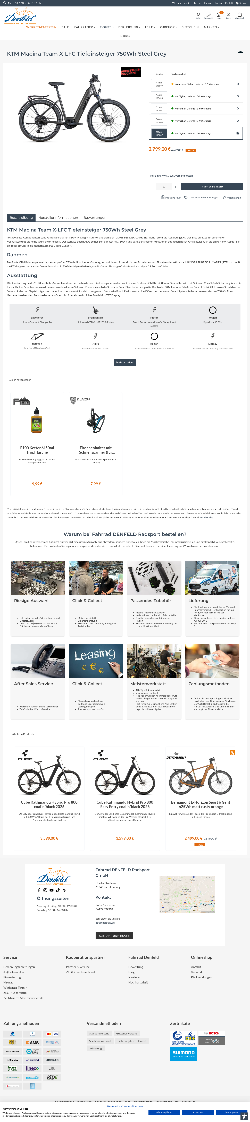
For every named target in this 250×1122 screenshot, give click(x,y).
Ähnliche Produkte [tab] (23, 734)
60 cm (159, 133)
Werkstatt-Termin (181, 3)
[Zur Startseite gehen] (21, 15)
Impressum (138, 1106)
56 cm (159, 121)
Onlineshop (201, 957)
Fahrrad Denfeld (143, 957)
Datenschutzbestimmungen (119, 1106)
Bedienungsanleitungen (19, 967)
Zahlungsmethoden (21, 1023)
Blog (131, 972)
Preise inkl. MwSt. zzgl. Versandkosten (171, 175)
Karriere (133, 977)
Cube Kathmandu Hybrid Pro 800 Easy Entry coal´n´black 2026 (125, 804)
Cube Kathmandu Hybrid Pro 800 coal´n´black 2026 (49, 804)
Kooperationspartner (85, 957)
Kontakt (229, 3)
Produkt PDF (173, 197)
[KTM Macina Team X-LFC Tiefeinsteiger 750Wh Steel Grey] (74, 107)
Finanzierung (12, 977)
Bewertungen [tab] (95, 218)
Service (243, 3)
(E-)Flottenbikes (13, 972)
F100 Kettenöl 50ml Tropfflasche (37, 450)
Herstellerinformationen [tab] (58, 218)
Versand (196, 972)
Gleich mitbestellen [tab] (20, 379)
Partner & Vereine (78, 967)
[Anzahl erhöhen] (175, 186)
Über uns (197, 3)
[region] (125, 442)
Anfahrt (196, 967)
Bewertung (135, 967)
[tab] (21, 217)
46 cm (159, 96)
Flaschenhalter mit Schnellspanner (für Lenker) (95, 450)
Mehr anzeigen (125, 362)
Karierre (208, 3)
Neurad (8, 982)
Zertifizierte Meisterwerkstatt (23, 998)
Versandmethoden (104, 1023)
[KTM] (240, 55)
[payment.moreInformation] (32, 1042)
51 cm (159, 109)
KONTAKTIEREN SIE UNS (114, 935)
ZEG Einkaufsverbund (80, 972)
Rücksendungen (201, 977)
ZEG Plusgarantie (15, 993)
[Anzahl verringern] (152, 186)
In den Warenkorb (212, 186)
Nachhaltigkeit (138, 982)
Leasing (218, 3)
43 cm (159, 84)
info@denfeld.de (105, 922)
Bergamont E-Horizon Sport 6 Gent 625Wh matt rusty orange (200, 804)
